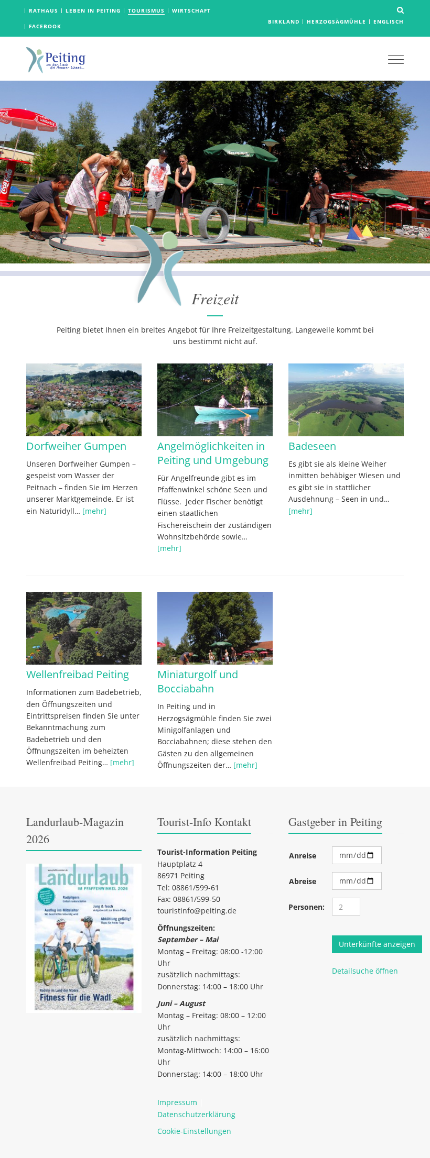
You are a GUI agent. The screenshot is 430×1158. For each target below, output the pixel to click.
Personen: (306, 907)
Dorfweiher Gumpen (76, 446)
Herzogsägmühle (336, 21)
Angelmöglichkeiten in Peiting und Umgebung (212, 453)
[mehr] (94, 511)
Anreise (302, 856)
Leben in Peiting (93, 10)
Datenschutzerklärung (196, 1114)
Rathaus (43, 10)
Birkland (283, 21)
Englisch (388, 21)
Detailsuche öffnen (365, 971)
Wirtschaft (191, 10)
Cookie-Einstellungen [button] (194, 1131)
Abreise (302, 881)
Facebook (45, 26)
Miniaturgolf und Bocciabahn (197, 681)
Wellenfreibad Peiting (77, 674)
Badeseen (312, 446)
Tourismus (146, 10)
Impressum (177, 1102)
